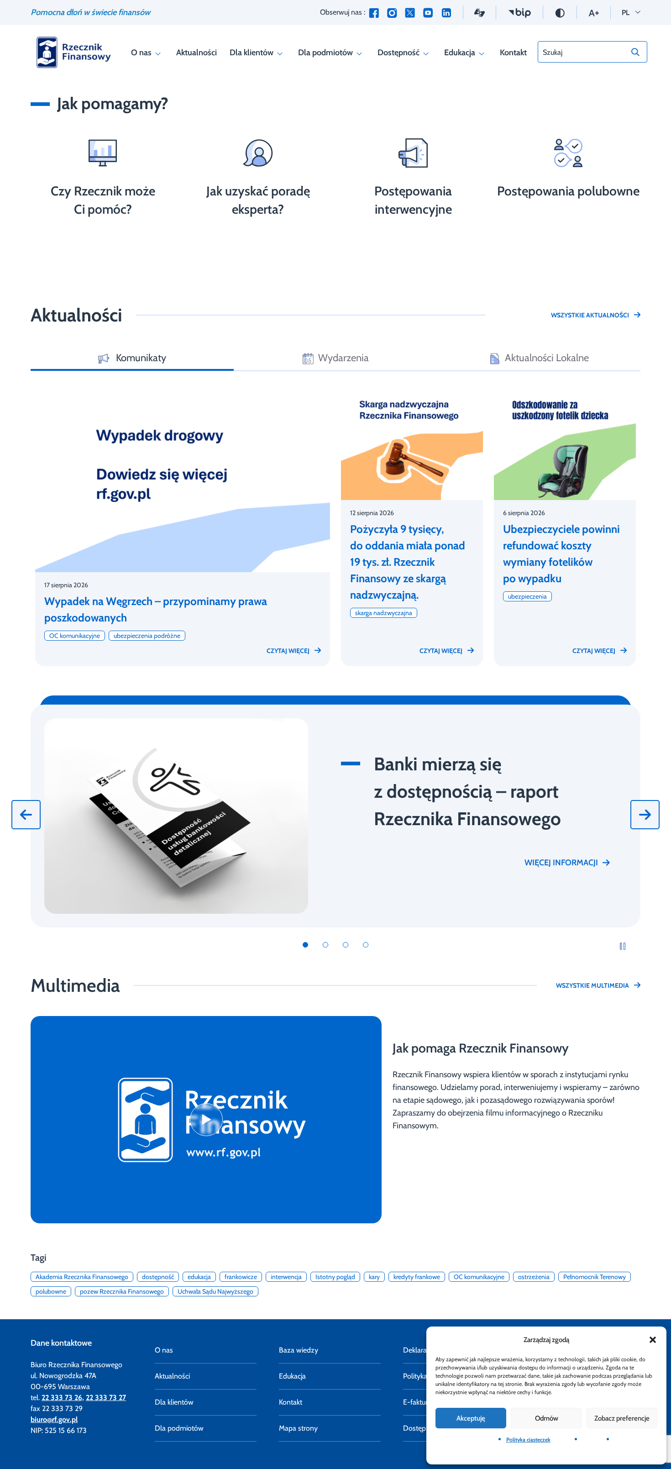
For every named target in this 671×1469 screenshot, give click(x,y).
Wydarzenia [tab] (343, 358)
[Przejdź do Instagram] (392, 12)
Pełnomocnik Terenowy (594, 1277)
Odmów (546, 1418)
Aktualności (196, 52)
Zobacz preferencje (622, 1418)
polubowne (51, 1291)
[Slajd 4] (365, 945)
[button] (652, 1339)
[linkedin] (446, 12)
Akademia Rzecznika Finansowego (82, 1277)
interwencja (286, 1277)
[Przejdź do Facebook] (374, 12)
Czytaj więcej (288, 651)
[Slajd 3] (345, 945)
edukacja (199, 1277)
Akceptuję (470, 1418)
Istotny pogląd (335, 1277)
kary (374, 1277)
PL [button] (631, 12)
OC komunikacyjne (479, 1277)
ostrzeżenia (534, 1277)
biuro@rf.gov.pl (54, 1419)
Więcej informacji (561, 863)
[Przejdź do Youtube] (428, 12)
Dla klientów (251, 52)
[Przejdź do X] (410, 12)
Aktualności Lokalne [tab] (547, 358)
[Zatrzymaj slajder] (622, 946)
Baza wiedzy (298, 1350)
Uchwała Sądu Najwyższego (215, 1291)
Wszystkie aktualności (590, 315)
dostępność (158, 1277)
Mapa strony (298, 1428)
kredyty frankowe (416, 1277)
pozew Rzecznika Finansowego (122, 1291)
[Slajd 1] (305, 945)
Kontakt (513, 52)
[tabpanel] (335, 524)
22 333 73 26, (63, 1397)
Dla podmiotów (325, 52)
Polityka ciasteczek (528, 1439)
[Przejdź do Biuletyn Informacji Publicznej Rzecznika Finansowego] (519, 12)
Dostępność (398, 52)
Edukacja (459, 52)
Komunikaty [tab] (140, 358)
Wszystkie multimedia (592, 985)
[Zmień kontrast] (560, 12)
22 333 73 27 (106, 1397)
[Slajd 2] (325, 945)
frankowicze (241, 1277)
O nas (141, 52)
